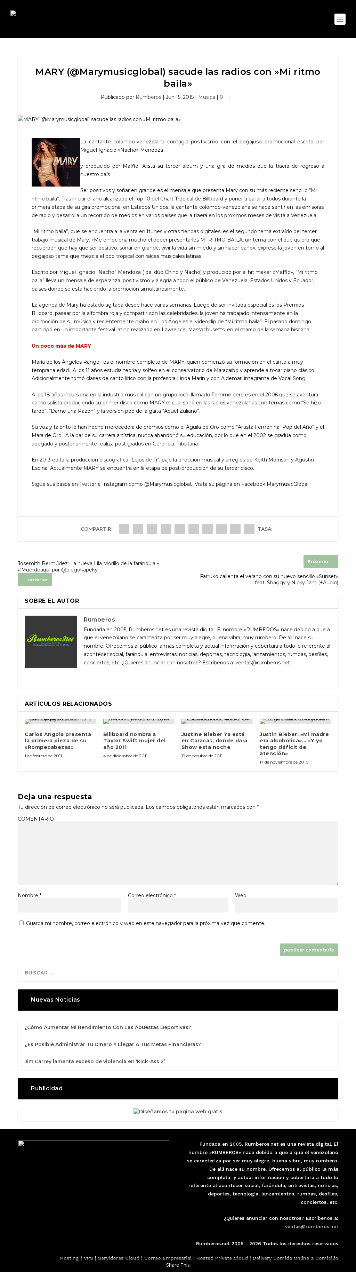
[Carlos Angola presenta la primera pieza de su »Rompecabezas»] (60, 721)
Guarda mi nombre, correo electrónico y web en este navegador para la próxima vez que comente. (145, 923)
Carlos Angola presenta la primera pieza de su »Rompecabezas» (58, 740)
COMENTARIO (36, 819)
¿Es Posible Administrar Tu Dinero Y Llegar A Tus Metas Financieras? (113, 1044)
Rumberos (148, 97)
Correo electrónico (152, 895)
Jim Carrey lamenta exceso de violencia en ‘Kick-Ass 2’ (95, 1061)
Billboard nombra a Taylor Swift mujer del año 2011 (134, 740)
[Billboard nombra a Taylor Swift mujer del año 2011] (139, 721)
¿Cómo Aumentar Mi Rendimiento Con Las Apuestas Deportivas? (108, 1027)
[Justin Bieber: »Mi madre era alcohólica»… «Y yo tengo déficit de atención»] (295, 721)
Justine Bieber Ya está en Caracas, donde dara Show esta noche (214, 740)
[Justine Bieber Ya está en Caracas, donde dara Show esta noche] (217, 721)
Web (240, 895)
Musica (206, 97)
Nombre (29, 895)
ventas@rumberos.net (311, 1226)
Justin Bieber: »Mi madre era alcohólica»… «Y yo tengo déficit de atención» (294, 744)
